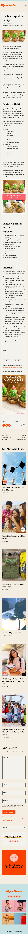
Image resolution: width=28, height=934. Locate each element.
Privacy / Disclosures (19, 927)
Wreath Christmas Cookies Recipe (21, 436)
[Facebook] (17, 896)
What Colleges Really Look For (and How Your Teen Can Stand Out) (13, 681)
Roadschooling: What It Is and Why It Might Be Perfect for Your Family (14, 731)
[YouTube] (11, 896)
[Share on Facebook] (3, 425)
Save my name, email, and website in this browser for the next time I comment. (14, 807)
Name (5, 784)
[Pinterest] (14, 896)
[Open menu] (25, 5)
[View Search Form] (23, 5)
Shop (20, 929)
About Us (9, 929)
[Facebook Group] (20, 896)
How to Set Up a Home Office (12, 633)
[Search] (24, 827)
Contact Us (15, 929)
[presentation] (14, 468)
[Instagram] (8, 896)
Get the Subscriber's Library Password (14, 866)
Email (5, 792)
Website (5, 800)
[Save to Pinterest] (9, 425)
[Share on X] (6, 425)
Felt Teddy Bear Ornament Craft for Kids (7, 436)
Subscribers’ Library (8, 927)
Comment (6, 757)
